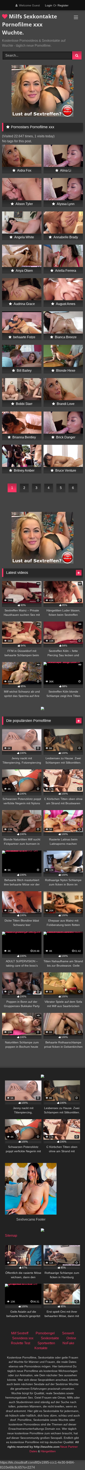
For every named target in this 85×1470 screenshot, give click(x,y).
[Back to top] (72, 1458)
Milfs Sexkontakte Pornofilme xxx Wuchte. (29, 24)
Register (63, 5)
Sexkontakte (50, 1338)
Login (48, 5)
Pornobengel (45, 1333)
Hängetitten (48, 1451)
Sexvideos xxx (22, 1338)
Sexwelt (68, 1333)
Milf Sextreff (19, 1333)
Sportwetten (46, 1343)
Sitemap (11, 1235)
